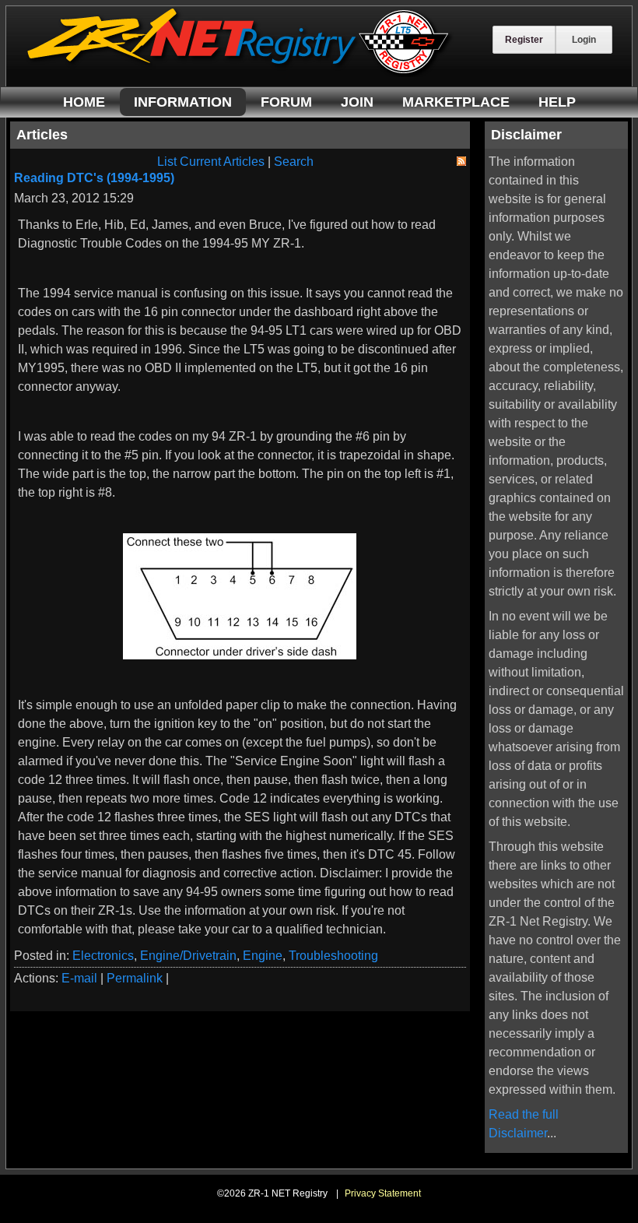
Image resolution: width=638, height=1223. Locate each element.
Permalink (135, 978)
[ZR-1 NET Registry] (240, 72)
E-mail (79, 978)
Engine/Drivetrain (188, 955)
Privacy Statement (383, 1193)
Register (524, 39)
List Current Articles (211, 161)
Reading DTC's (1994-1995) (94, 178)
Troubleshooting (333, 955)
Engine (262, 955)
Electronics (103, 955)
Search (294, 161)
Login (584, 39)
